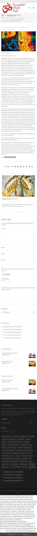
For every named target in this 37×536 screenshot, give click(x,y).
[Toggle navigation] (34, 7)
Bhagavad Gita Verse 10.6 (9, 199)
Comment (3, 228)
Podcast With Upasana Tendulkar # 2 (12, 335)
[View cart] (29, 7)
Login (28, 1)
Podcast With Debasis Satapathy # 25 (12, 332)
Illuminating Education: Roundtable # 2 (12, 326)
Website (3, 260)
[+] (18, 186)
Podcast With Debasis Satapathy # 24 (12, 338)
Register (33, 1)
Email (2, 253)
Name (2, 247)
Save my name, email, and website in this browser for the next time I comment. (17, 269)
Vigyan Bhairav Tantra (23, 27)
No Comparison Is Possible (10, 157)
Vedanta (16, 27)
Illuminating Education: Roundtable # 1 (12, 329)
